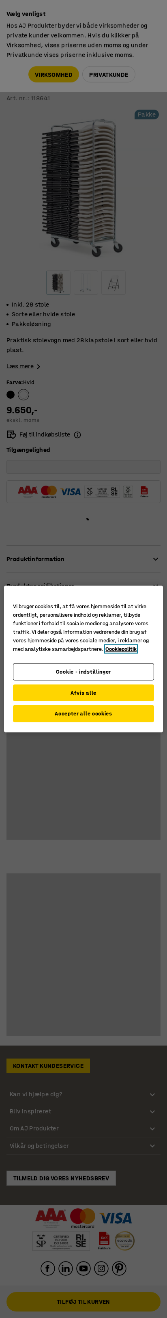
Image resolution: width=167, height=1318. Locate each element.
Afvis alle (83, 692)
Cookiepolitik (121, 649)
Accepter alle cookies (83, 713)
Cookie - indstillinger (83, 671)
